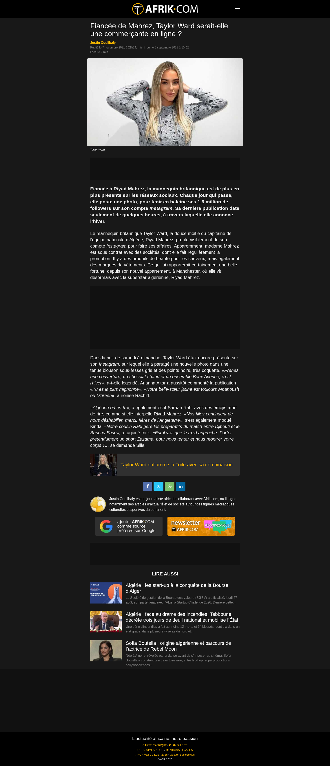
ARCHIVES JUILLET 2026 (152, 754)
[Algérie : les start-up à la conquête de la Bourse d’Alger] (106, 593)
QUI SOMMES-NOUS (150, 750)
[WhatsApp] (169, 486)
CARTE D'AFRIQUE (155, 745)
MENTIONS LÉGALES (179, 750)
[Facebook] (147, 486)
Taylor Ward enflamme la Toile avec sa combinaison (177, 465)
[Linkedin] (180, 486)
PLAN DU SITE (178, 745)
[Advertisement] (165, 169)
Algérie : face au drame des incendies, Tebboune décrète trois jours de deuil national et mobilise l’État (182, 617)
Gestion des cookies (182, 754)
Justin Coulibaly (103, 42)
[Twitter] (158, 486)
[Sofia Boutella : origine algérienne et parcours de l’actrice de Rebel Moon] (106, 651)
